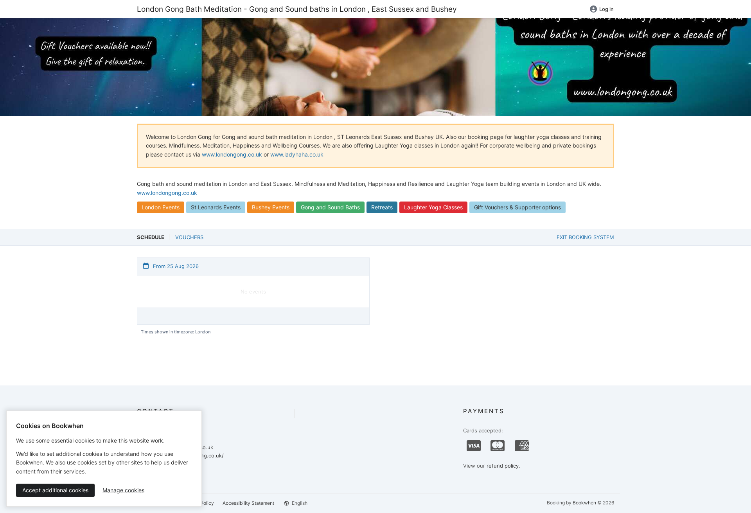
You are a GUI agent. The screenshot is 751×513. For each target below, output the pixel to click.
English (299, 503)
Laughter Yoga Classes (433, 207)
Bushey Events (270, 207)
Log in (606, 9)
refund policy (503, 466)
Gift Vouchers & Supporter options (517, 207)
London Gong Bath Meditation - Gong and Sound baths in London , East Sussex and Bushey (297, 9)
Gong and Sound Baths (330, 207)
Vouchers (189, 237)
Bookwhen (584, 503)
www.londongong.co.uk (232, 154)
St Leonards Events (216, 207)
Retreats (382, 207)
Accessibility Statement (248, 503)
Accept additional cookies (55, 490)
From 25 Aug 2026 (175, 266)
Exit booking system (585, 237)
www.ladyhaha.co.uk (296, 154)
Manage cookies (123, 490)
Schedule (150, 237)
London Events (161, 207)
